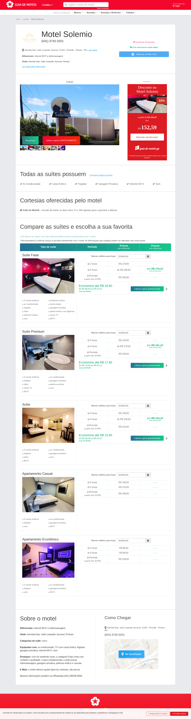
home (18, 19)
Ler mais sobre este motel (33, 66)
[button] (27, 112)
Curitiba (26, 19)
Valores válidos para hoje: (103, 256)
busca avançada (103, 8)
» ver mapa (92, 50)
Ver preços (30, 140)
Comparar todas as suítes (100, 175)
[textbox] (86, 4)
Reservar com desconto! (147, 137)
